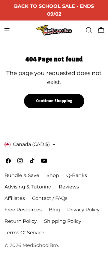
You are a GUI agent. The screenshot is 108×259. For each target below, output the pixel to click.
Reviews (69, 187)
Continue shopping (54, 100)
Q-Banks (76, 175)
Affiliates (14, 198)
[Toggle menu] (7, 30)
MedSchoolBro (40, 245)
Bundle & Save (21, 175)
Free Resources (23, 210)
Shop (52, 175)
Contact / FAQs (50, 198)
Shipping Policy (62, 221)
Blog (54, 210)
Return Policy (20, 221)
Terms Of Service (24, 232)
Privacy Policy (83, 210)
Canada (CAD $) (31, 144)
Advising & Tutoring (28, 187)
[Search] (89, 30)
